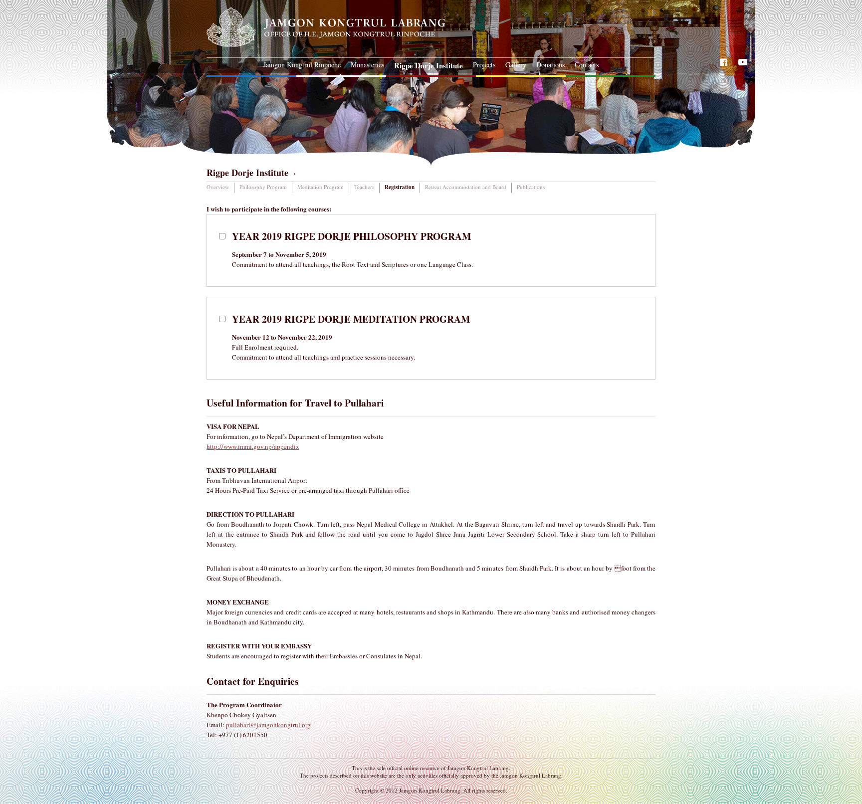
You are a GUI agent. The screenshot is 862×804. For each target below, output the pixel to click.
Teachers (364, 187)
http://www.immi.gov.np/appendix (253, 446)
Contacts (587, 64)
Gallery (515, 64)
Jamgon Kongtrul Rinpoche (302, 64)
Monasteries (367, 64)
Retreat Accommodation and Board (465, 187)
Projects (484, 64)
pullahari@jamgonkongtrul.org (268, 724)
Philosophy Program (263, 187)
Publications (531, 187)
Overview (218, 187)
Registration (400, 187)
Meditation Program (320, 187)
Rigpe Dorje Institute (428, 65)
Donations (550, 64)
